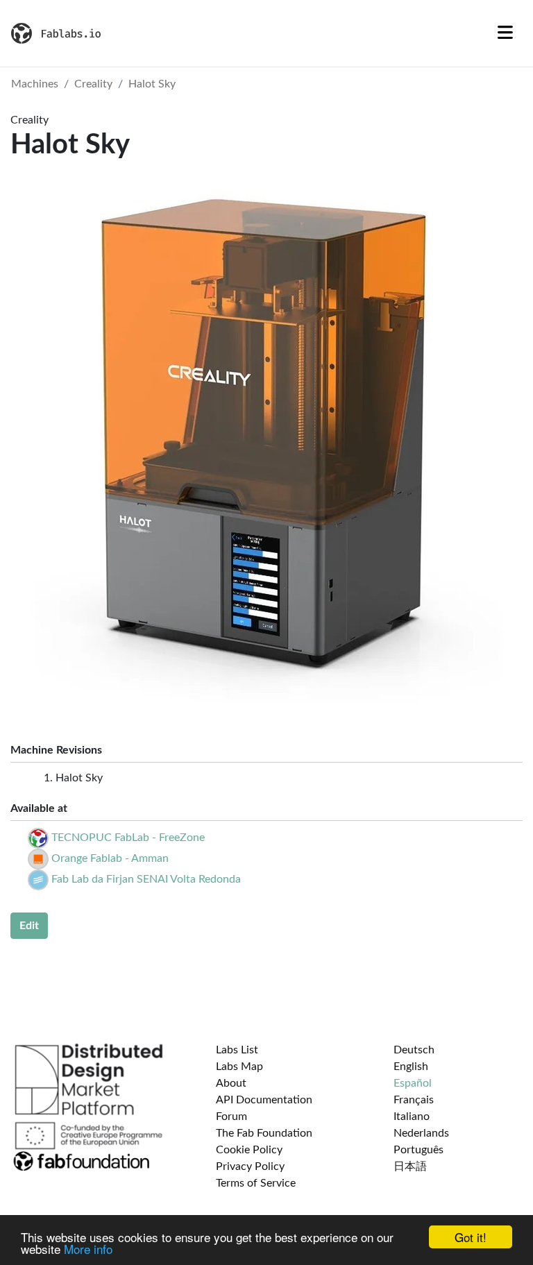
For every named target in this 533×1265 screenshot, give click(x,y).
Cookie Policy (249, 1149)
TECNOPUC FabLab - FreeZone (128, 837)
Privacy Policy (250, 1166)
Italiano (412, 1116)
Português (418, 1149)
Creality (93, 84)
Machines (34, 84)
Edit (29, 925)
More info (88, 1248)
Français (414, 1099)
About (231, 1083)
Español (413, 1083)
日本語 (410, 1166)
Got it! (471, 1237)
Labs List (237, 1049)
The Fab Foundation (264, 1133)
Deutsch (414, 1049)
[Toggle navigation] (505, 33)
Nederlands (421, 1133)
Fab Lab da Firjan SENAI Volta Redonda (146, 879)
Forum (231, 1116)
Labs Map (239, 1066)
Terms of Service (256, 1183)
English (411, 1066)
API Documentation (264, 1099)
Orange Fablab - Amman (110, 858)
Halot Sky (152, 84)
